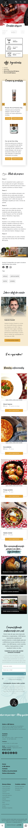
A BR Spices (6, 766)
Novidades (17, 790)
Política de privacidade (9, 771)
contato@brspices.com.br (12, 746)
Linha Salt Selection (7, 795)
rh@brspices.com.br (17, 747)
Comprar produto (17, 118)
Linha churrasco (6, 788)
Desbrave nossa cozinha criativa (13, 572)
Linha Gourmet (6, 793)
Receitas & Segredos (7, 807)
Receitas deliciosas (19, 786)
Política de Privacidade (15, 679)
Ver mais (8, 118)
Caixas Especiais (6, 786)
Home (4, 764)
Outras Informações (8, 773)
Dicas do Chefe (18, 788)
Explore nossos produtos (11, 591)
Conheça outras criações (12, 340)
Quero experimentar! (14, 410)
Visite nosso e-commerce (11, 611)
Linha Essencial (6, 790)
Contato (5, 768)
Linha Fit (4, 791)
